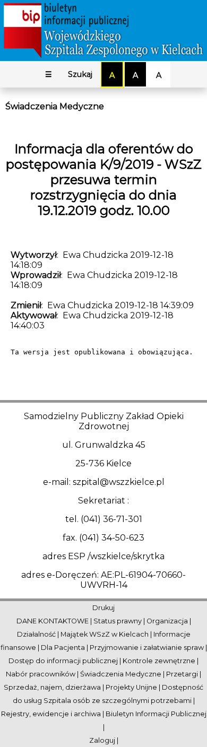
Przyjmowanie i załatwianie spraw (147, 648)
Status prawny (117, 621)
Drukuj (103, 608)
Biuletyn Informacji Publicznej (156, 714)
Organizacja (167, 621)
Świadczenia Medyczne (54, 106)
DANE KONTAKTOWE (52, 621)
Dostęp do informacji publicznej (63, 661)
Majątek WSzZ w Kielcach (105, 634)
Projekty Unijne (131, 687)
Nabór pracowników (40, 674)
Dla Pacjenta (63, 648)
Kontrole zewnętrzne (159, 661)
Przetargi (182, 674)
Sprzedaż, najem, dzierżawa (52, 687)
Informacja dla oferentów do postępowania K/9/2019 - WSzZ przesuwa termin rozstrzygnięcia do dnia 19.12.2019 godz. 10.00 (104, 179)
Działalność (36, 634)
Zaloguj (102, 740)
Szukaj (80, 74)
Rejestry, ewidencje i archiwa (51, 714)
